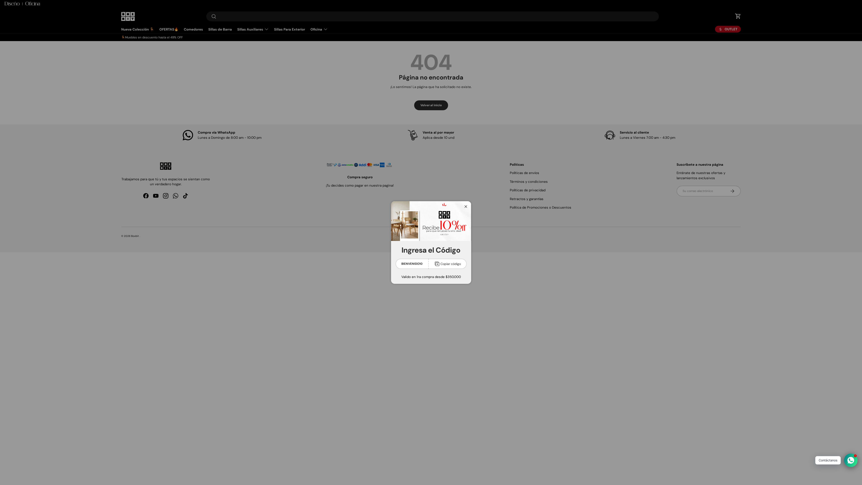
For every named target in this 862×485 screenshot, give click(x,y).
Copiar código (450, 264)
